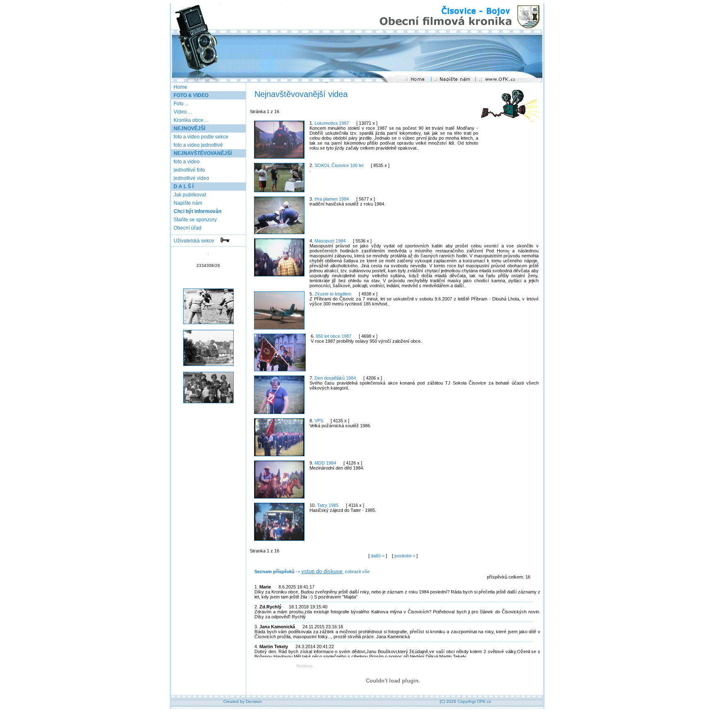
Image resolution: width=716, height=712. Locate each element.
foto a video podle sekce (200, 137)
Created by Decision (242, 701)
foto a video (186, 162)
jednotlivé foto (188, 170)
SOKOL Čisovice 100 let (338, 165)
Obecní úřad (186, 228)
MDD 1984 (325, 462)
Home (180, 87)
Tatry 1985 (328, 505)
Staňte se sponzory (194, 220)
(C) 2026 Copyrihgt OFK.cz (465, 701)
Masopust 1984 (330, 240)
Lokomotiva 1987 (331, 123)
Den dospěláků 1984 (335, 377)
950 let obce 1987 (333, 336)
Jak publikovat (189, 195)
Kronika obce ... (191, 120)
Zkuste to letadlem (332, 293)
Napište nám (187, 203)
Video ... (183, 112)
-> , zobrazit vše (312, 571)
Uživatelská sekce (196, 241)
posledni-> (405, 555)
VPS (318, 420)
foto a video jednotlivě (197, 145)
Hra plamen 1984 (331, 198)
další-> (378, 555)
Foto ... (181, 104)
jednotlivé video (190, 178)
